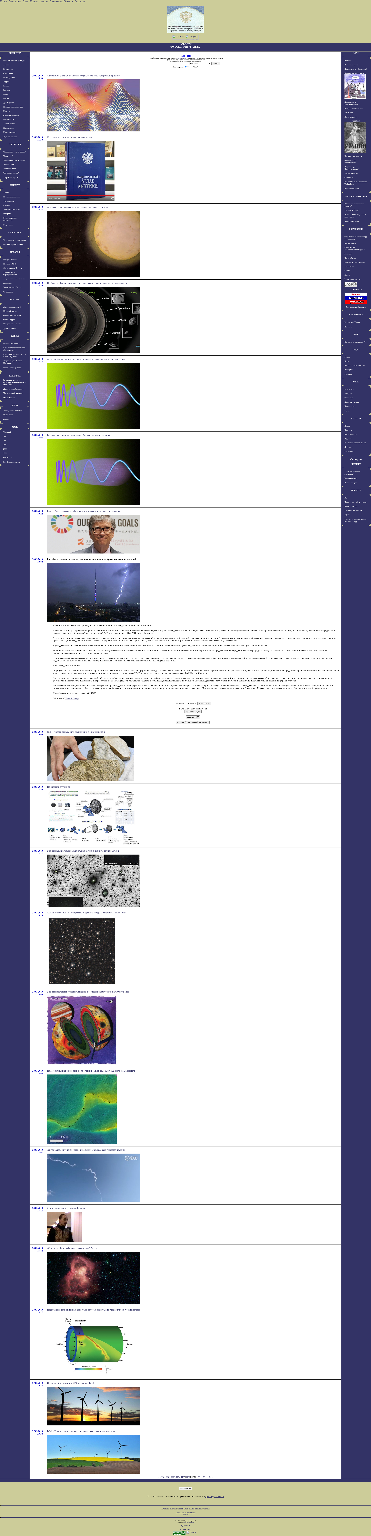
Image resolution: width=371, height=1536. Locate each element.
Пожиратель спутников (58, 787)
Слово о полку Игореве (12, 268)
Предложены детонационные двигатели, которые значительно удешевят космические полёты (93, 1310)
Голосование (56, 1)
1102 (168, 1477)
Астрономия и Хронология (14, 279)
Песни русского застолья (354, 365)
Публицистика (9, 77)
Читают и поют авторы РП (355, 342)
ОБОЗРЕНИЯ (15, 144)
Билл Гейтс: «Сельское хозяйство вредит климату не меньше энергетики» (83, 511)
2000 (5, 449)
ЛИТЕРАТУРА (15, 53)
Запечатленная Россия (12, 287)
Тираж (347, 411)
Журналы (348, 438)
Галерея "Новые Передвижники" (185, 1512)
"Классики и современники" (14, 152)
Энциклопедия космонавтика (350, 161)
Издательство (8, 128)
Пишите (34, 1)
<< (159, 1477)
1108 (198, 1477)
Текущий (7, 432)
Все (346, 498)
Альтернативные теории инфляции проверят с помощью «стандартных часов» (86, 359)
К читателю (8, 69)
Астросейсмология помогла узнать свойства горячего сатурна (77, 207)
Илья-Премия (9, 398)
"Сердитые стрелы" (11, 177)
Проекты (348, 430)
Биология (348, 254)
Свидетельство (181, 58)
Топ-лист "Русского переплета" (352, 473)
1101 (163, 1477)
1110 (207, 1477)
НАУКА (356, 53)
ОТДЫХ (356, 349)
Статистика (198, 1508)
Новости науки (350, 506)
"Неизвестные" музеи (12, 209)
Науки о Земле (350, 258)
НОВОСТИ (356, 490)
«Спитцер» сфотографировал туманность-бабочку (72, 1248)
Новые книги (8, 119)
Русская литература (352, 279)
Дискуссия (80, 1)
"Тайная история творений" (14, 160)
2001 (5, 445)
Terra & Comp (72, 698)
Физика (347, 271)
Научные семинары (352, 189)
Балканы (6, 90)
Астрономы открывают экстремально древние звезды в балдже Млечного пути (86, 912)
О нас (25, 1)
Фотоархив (7, 457)
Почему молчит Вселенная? (355, 69)
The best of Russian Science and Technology (355, 520)
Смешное (348, 374)
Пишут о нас (349, 406)
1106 (188, 1477)
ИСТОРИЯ (15, 252)
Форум (6, 419)
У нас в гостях (9, 124)
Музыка (6, 205)
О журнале (348, 398)
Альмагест (7, 283)
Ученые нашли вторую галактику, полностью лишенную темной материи (83, 851)
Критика (6, 111)
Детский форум (9, 328)
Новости (44, 1)
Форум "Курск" (9, 319)
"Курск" (6, 82)
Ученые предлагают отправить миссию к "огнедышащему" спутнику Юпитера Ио (88, 991)
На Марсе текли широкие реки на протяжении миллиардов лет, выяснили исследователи (91, 1071)
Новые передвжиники (12, 197)
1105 (183, 1477)
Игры (346, 361)
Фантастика (8, 415)
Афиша (6, 65)
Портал (3, 1)
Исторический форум (12, 324)
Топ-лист (68, 1)
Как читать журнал (352, 402)
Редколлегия (349, 389)
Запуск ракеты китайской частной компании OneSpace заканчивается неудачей (86, 1150)
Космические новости (353, 156)
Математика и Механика (354, 262)
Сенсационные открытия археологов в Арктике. (71, 137)
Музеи (347, 357)
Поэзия (6, 98)
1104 (178, 1477)
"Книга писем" (9, 164)
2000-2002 (356, 121)
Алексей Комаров (188, 1522)
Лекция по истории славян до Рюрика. (66, 1208)
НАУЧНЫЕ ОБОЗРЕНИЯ (356, 196)
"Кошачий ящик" (10, 169)
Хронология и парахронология (10, 273)
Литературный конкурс (13, 389)
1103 (173, 1477)
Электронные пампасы (12, 410)
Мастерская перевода (12, 368)
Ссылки (191, 1508)
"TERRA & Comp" (351, 210)
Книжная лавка (9, 132)
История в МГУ (9, 264)
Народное (348, 370)
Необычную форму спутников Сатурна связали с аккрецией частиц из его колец (87, 283)
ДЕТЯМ (14, 405)
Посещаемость (350, 434)
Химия (347, 275)
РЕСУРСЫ (356, 418)
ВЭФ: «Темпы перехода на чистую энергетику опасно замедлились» (81, 1431)
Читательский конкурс (13, 393)
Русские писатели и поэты (355, 443)
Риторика (7, 214)
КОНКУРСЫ (15, 376)
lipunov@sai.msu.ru (214, 1496)
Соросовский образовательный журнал (354, 248)
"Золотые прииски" (11, 173)
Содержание (15, 1)
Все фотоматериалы (11, 462)
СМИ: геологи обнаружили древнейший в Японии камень (76, 732)
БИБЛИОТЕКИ (356, 315)
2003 (5, 436)
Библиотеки (349, 451)
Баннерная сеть (350, 478)
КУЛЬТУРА (15, 185)
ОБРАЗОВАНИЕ (356, 229)
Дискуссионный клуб (12, 307)
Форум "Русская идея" (12, 315)
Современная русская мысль (15, 240)
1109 (203, 1477)
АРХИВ (15, 427)
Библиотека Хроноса (352, 322)
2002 (5, 440)
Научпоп (348, 327)
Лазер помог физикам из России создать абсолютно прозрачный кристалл (83, 75)
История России (10, 260)
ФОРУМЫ (15, 299)
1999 (5, 453)
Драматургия (8, 103)
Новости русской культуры (14, 60)
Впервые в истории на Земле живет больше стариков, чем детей (79, 435)
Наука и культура (351, 117)
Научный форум (10, 311)
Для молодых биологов (356, 307)
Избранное (348, 447)
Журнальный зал (10, 137)
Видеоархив (8, 225)
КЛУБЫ (15, 336)
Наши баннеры (350, 483)
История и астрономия (353, 108)
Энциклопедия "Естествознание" (351, 168)
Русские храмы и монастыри (10, 219)
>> (211, 1477)
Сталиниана (8, 292)
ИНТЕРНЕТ (356, 464)
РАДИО (356, 334)
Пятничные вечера (11, 343)
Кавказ (6, 86)
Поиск (347, 426)
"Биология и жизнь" (352, 221)
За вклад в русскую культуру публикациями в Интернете (14, 382)
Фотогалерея (8, 201)
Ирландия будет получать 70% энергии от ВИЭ (70, 1383)
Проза (5, 94)
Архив (186, 1508)
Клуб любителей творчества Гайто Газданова (14, 355)
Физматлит (348, 177)
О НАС (356, 382)
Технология (349, 266)
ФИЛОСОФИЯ (14, 232)
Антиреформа (350, 243)
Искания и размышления (13, 107)
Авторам (348, 393)
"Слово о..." (8, 156)
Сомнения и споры (11, 115)
